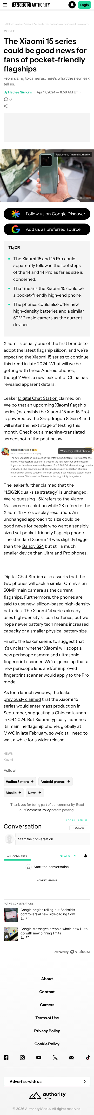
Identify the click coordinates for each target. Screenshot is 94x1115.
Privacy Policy (47, 1030)
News (8, 753)
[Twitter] (55, 1057)
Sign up (82, 820)
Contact (47, 991)
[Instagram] (22, 1057)
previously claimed (22, 699)
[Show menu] (5, 5)
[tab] (17, 856)
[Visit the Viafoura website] (80, 952)
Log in (70, 820)
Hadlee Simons (20, 92)
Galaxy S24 (33, 546)
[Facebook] (6, 1057)
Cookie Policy (47, 1043)
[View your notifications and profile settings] (85, 856)
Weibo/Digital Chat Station (75, 451)
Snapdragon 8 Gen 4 (60, 418)
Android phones (57, 370)
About (47, 978)
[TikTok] (88, 1057)
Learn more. (82, 24)
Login (84, 5)
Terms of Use (47, 1017)
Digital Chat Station (38, 398)
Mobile (9, 31)
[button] (47, 5)
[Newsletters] (71, 1057)
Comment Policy (38, 810)
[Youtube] (38, 1057)
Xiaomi (11, 343)
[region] (47, 887)
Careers (47, 1004)
